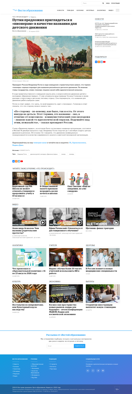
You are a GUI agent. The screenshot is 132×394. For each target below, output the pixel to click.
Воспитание (107, 46)
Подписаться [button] (79, 346)
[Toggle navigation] (118, 10)
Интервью (90, 10)
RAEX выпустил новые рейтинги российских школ (104, 34)
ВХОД (107, 3)
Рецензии (16, 373)
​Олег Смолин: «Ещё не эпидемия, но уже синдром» (78, 188)
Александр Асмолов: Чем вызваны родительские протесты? (25, 230)
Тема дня (70, 10)
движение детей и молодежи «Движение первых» (44, 154)
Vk (70, 143)
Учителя (105, 29)
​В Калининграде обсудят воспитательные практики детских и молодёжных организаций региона (106, 42)
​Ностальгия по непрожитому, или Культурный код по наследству (28, 307)
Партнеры (53, 369)
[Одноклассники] (16, 161)
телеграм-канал (40, 143)
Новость (33, 17)
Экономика (35, 368)
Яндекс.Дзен (17, 145)
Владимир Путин (22, 154)
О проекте (53, 364)
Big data (34, 377)
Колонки (80, 10)
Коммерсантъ (24, 150)
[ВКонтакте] (13, 161)
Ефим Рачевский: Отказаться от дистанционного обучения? (66, 229)
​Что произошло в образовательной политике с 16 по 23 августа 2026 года (29, 270)
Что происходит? (20, 16)
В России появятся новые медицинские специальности (101, 269)
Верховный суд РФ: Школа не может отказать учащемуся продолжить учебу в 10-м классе (23, 191)
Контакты (53, 366)
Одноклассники (79, 143)
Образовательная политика (37, 365)
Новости (60, 10)
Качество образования (110, 37)
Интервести (35, 375)
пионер (63, 154)
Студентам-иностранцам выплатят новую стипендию (101, 306)
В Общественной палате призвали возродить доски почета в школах (49, 190)
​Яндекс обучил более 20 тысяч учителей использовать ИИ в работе (65, 270)
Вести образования (19, 31)
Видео (111, 10)
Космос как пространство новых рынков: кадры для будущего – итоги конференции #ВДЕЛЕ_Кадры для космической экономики (66, 309)
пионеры (71, 154)
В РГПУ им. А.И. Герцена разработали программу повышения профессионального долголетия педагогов (106, 25)
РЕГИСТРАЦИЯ (115, 3)
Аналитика (101, 10)
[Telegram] (19, 161)
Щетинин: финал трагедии (100, 228)
